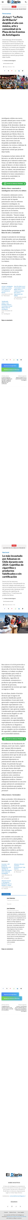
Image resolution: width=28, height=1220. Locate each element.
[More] (22, 70)
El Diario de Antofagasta (10, 60)
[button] (2, 2)
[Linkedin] (19, 70)
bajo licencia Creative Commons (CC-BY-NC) (16, 1216)
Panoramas (6, 13)
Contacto (6, 1212)
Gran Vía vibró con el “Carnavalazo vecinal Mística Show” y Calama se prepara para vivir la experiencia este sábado (19, 291)
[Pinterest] (11, 70)
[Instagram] (11, 1206)
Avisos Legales (21, 1212)
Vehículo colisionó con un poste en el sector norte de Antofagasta (21, 379)
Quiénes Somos (12, 1212)
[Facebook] (4, 70)
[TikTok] (16, 1206)
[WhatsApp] (15, 70)
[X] (8, 70)
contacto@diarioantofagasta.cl (17, 1196)
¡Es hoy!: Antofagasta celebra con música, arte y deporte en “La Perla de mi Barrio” (7, 289)
